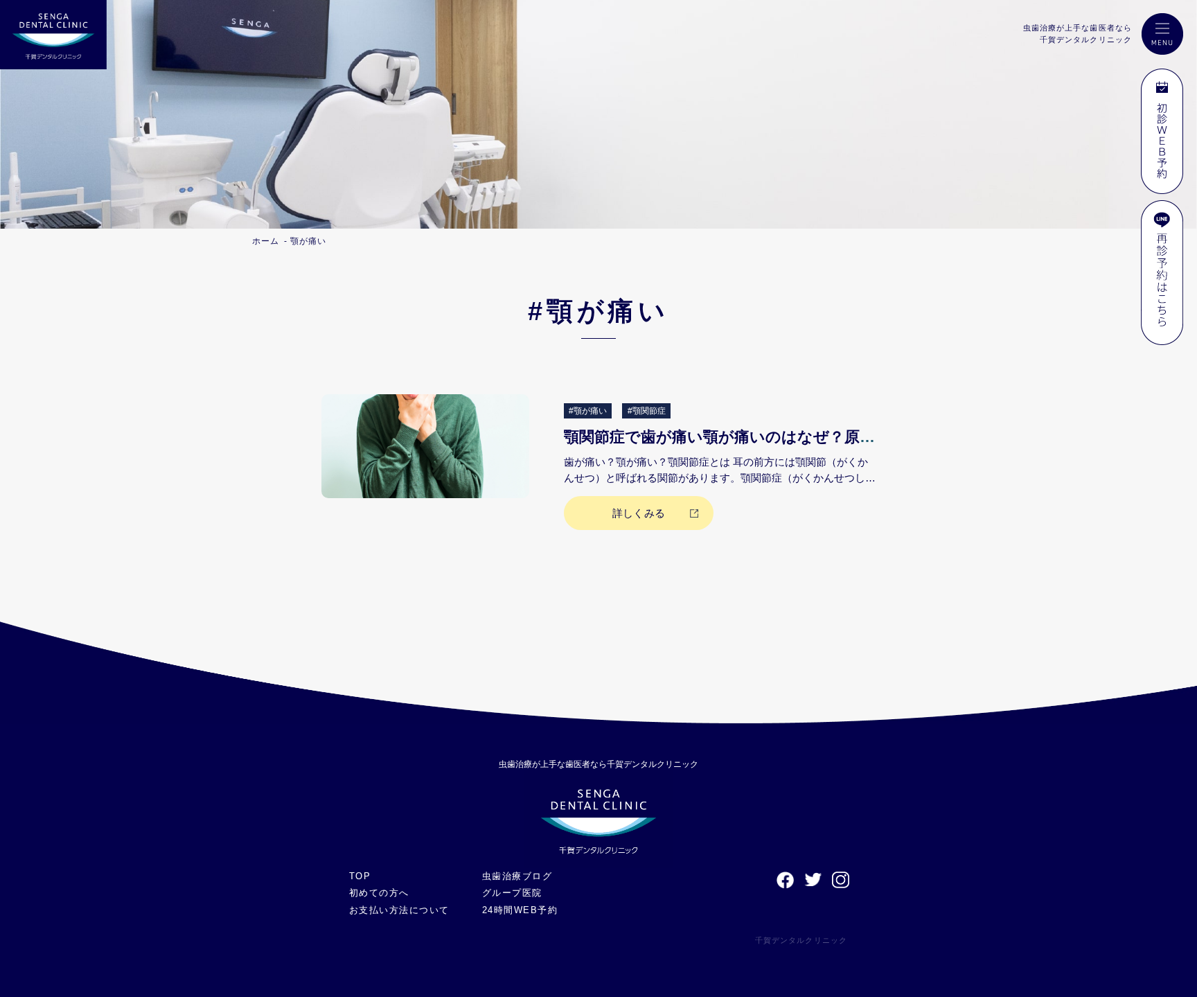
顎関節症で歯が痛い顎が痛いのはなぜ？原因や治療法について (782, 436)
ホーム (266, 241)
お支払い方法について (399, 910)
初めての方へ (379, 893)
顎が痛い (308, 241)
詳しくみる (638, 513)
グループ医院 (512, 893)
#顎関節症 (647, 411)
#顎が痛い (588, 411)
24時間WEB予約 (520, 910)
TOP (360, 876)
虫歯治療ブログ (517, 876)
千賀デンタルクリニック (801, 940)
